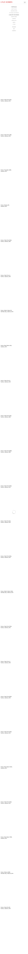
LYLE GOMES (6, 2)
